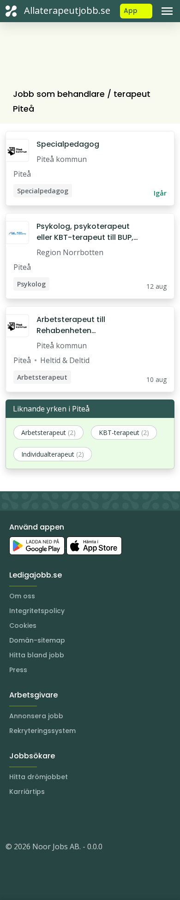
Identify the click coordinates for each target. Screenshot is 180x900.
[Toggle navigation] (167, 11)
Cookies (22, 625)
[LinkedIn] (31, 818)
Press (18, 669)
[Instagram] (13, 818)
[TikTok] (68, 818)
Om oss (22, 596)
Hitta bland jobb (36, 655)
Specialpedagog (67, 144)
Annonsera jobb (36, 716)
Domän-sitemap (37, 640)
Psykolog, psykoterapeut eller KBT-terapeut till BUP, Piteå (84, 232)
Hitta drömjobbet (38, 776)
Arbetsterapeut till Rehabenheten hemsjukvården (70, 325)
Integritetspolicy (37, 610)
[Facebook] (49, 818)
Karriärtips (27, 791)
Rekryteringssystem (42, 730)
